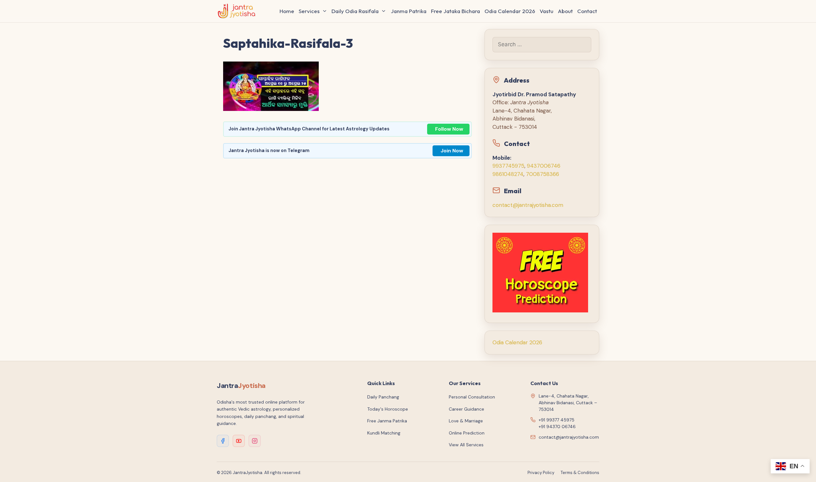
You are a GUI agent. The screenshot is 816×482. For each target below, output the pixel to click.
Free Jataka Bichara (455, 11)
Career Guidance (466, 409)
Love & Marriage (466, 421)
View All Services (466, 445)
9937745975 (508, 165)
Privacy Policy (541, 472)
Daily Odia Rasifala (355, 11)
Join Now (452, 150)
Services (309, 11)
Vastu (546, 11)
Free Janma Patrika (387, 421)
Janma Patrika (408, 11)
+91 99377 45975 (556, 420)
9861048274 (507, 174)
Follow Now (449, 129)
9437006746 (543, 165)
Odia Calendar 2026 (509, 11)
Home (287, 11)
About (565, 11)
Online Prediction (466, 433)
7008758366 (542, 174)
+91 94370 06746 (557, 426)
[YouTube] (239, 441)
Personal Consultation (472, 397)
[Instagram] (255, 441)
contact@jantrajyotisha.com (527, 204)
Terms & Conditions (580, 472)
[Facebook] (223, 441)
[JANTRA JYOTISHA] (238, 11)
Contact (587, 11)
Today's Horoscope (387, 409)
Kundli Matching (383, 433)
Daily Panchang (383, 397)
